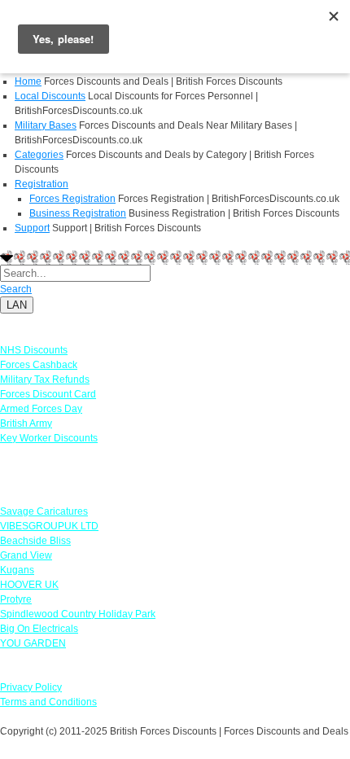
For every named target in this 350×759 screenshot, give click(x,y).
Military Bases (46, 125)
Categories (39, 154)
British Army (26, 423)
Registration (41, 184)
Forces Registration (72, 198)
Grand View (26, 555)
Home (28, 81)
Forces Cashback (38, 365)
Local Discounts (50, 96)
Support (32, 228)
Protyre (16, 599)
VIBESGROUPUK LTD (49, 526)
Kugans (17, 570)
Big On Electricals (39, 628)
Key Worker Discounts (49, 438)
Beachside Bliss (35, 540)
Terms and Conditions (48, 702)
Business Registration (77, 213)
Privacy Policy (31, 687)
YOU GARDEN (33, 643)
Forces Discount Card (48, 394)
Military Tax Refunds (45, 379)
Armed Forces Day (41, 409)
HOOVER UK (29, 584)
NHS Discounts (34, 350)
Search (16, 289)
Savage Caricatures (44, 511)
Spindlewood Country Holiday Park (77, 614)
